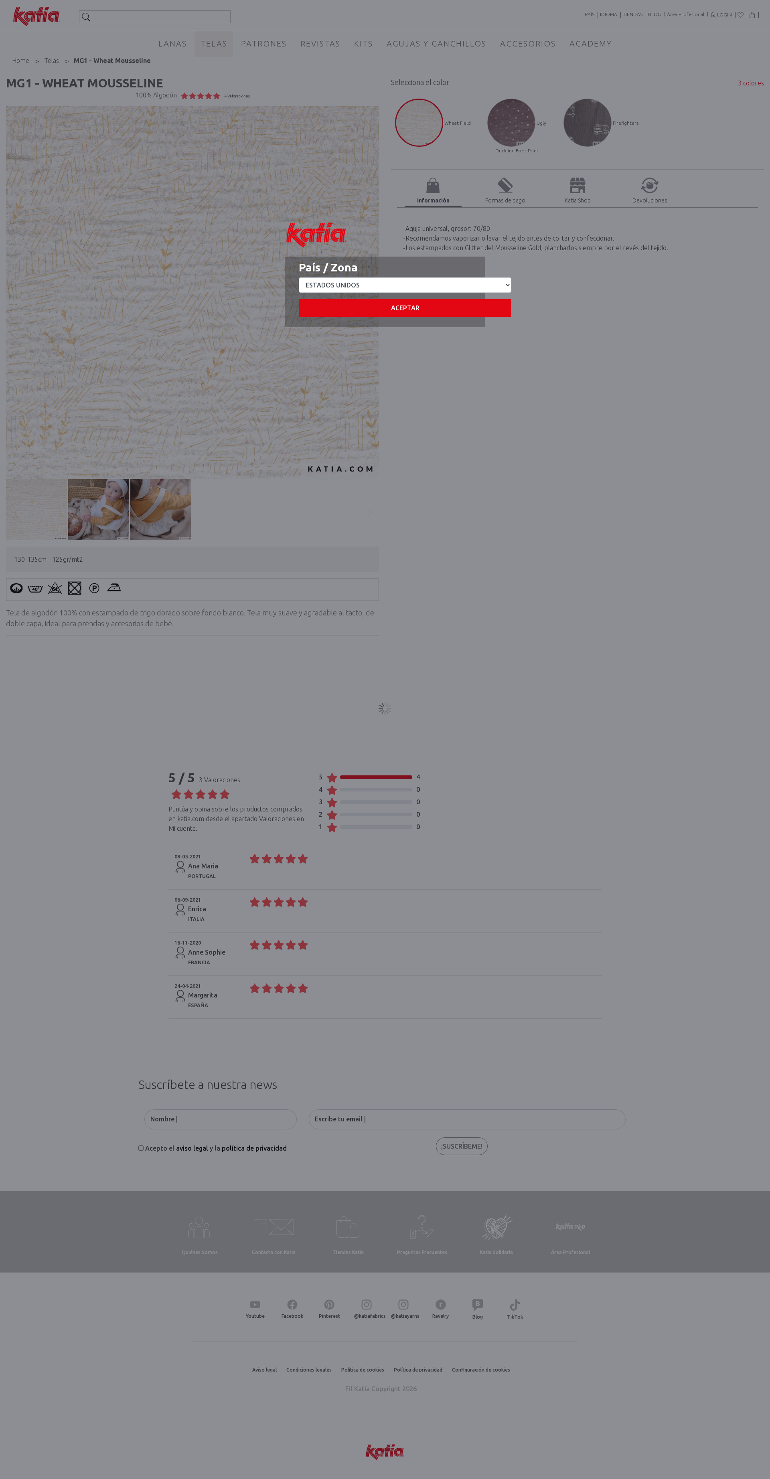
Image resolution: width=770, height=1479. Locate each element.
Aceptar (405, 308)
